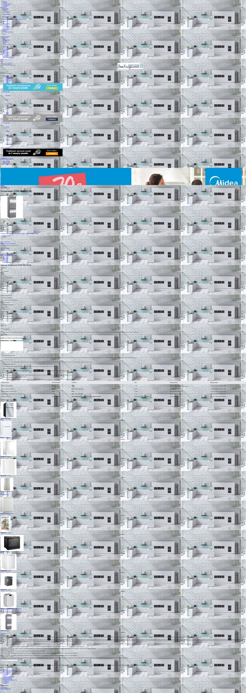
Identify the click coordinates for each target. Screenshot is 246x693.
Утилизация (5, 8)
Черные (4, 30)
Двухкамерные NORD (33, 233)
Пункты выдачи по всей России (10, 670)
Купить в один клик (5, 254)
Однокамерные (6, 27)
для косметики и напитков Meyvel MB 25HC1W (11, 608)
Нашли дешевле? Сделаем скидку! (8, 255)
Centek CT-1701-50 (5, 551)
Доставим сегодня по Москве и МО (8, 243)
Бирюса (4, 42)
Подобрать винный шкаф (8, 57)
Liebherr (5, 51)
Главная (5, 1)
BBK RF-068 (3, 475)
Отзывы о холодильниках (8, 676)
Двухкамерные (6, 26)
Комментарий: (4, 340)
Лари (4, 38)
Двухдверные (3, 233)
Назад (4, 21)
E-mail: (2, 338)
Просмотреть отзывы (5, 248)
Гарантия (5, 2)
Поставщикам (6, 682)
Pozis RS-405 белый (5, 494)
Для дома (5, 53)
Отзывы (5, 7)
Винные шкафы (6, 16)
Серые (27, 233)
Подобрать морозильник (8, 44)
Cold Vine (5, 56)
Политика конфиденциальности (10, 679)
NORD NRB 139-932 (5, 630)
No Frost (5, 24)
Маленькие (5, 37)
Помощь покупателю (7, 677)
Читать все (3, 634)
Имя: (2, 335)
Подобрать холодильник (8, 31)
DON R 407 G (4, 589)
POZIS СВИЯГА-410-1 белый (7, 513)
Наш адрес (5, 6)
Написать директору (4, 691)
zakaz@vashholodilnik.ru (6, 688)
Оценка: (3, 351)
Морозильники (6, 14)
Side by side (8, 81)
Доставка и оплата (7, 3)
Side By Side (5, 29)
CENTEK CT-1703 (5, 456)
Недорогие (9, 233)
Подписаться (3, 661)
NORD (4, 236)
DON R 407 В (4, 570)
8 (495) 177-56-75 (6, 64)
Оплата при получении (5, 241)
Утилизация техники (7, 678)
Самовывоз (5, 9)
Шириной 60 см (21, 233)
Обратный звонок (4, 71)
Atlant (4, 43)
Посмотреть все (6, 23)
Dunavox (5, 50)
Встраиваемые (6, 28)
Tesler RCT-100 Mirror (5, 418)
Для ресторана (6, 52)
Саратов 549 (3, 532)
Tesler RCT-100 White (5, 437)
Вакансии (5, 683)
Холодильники (6, 11)
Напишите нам (6, 5)
